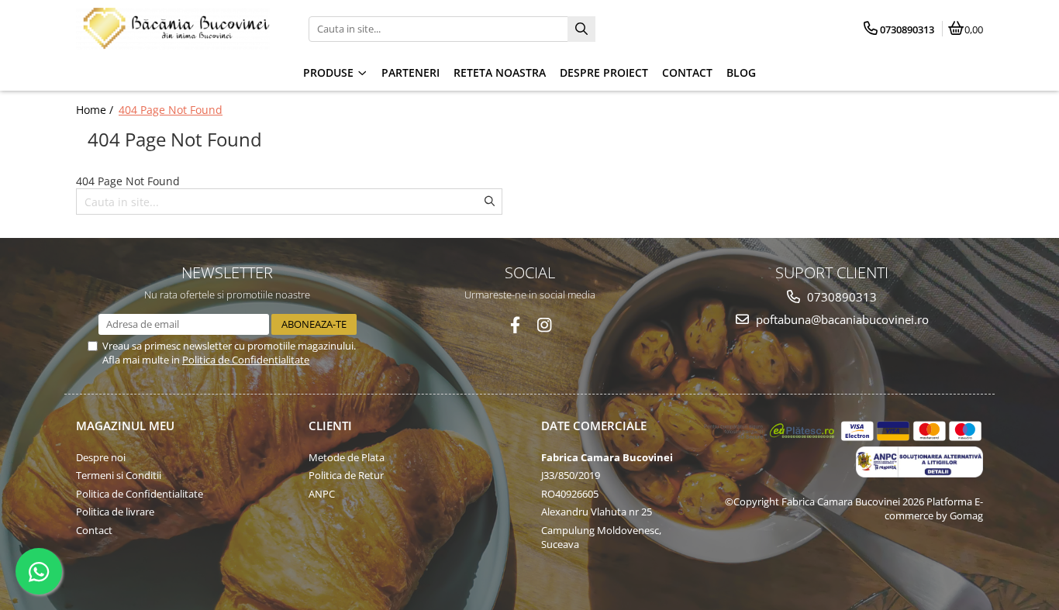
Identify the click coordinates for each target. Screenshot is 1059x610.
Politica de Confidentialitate (245, 360)
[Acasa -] (173, 29)
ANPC (322, 494)
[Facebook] (515, 325)
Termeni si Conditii (118, 475)
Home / (96, 109)
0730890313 (840, 297)
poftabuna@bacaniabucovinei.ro (841, 319)
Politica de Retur (346, 475)
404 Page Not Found (170, 109)
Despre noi (101, 457)
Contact (94, 530)
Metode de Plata (347, 457)
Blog (741, 72)
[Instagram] (544, 325)
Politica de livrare (115, 512)
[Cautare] (581, 29)
